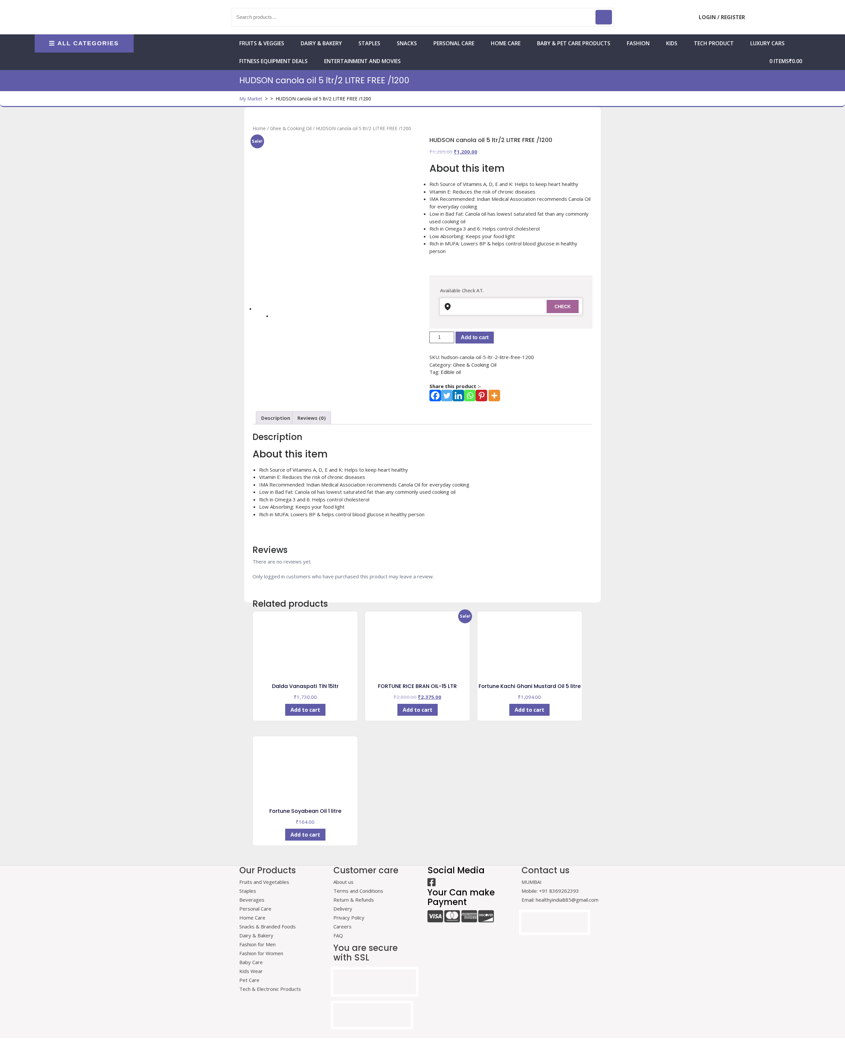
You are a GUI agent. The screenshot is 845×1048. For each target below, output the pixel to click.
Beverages (251, 899)
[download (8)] (279, 319)
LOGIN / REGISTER (722, 17)
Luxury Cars (767, 43)
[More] (494, 395)
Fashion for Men (257, 944)
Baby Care (251, 962)
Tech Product (714, 43)
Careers (342, 926)
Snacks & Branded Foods (267, 926)
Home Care (252, 917)
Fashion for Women (261, 953)
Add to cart (475, 337)
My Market (250, 98)
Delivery (342, 908)
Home (259, 128)
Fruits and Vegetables (264, 882)
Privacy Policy (348, 917)
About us (343, 882)
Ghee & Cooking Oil (291, 128)
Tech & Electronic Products (270, 989)
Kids (671, 43)
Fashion (638, 43)
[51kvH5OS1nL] (334, 218)
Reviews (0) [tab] (311, 418)
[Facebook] (435, 395)
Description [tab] (275, 418)
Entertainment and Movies (362, 61)
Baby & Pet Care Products (573, 43)
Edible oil (451, 372)
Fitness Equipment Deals (273, 61)
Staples (369, 43)
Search (603, 17)
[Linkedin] (458, 395)
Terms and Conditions (358, 890)
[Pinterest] (481, 395)
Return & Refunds (353, 899)
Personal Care (453, 43)
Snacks (407, 43)
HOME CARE (506, 43)
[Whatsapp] (470, 395)
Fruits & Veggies (261, 43)
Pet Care (249, 980)
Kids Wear (251, 971)
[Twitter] (447, 395)
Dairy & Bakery (321, 43)
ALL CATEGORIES (88, 43)
